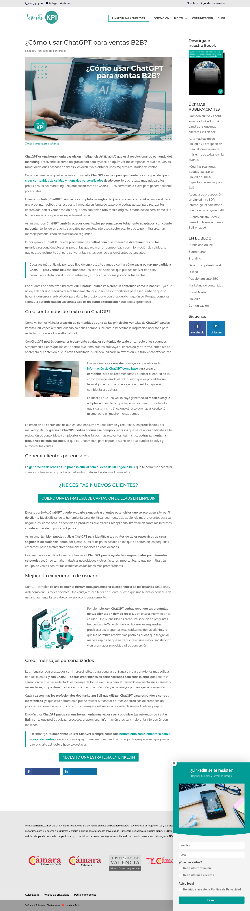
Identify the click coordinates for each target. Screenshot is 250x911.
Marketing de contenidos (51, 50)
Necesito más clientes (198, 875)
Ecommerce (197, 251)
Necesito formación (197, 868)
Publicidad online (201, 245)
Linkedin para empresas (128, 18)
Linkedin (30, 50)
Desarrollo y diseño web (205, 265)
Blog (221, 18)
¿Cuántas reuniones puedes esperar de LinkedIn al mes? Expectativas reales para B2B (206, 177)
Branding (195, 258)
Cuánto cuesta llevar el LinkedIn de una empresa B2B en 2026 (206, 222)
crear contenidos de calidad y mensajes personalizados (64, 180)
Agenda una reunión (213, 3)
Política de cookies (85, 894)
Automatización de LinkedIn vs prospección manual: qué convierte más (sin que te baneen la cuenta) (206, 149)
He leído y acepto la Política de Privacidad (212, 889)
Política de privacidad (56, 894)
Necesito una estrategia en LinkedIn (98, 757)
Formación (161, 18)
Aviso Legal (32, 894)
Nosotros (192, 3)
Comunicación (202, 18)
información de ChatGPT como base (112, 368)
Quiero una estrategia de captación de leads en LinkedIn (99, 498)
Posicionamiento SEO (203, 278)
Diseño (193, 272)
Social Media (197, 292)
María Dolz (74, 905)
